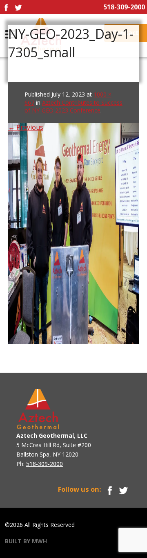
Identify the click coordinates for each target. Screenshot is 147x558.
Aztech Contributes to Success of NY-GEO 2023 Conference (73, 107)
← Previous (25, 127)
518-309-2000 (124, 6)
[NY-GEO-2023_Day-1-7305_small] (73, 212)
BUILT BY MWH (26, 541)
